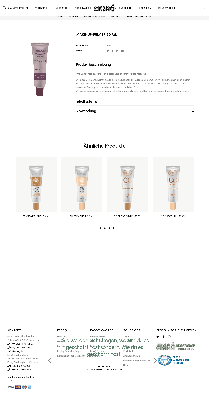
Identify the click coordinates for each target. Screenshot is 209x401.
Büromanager (130, 346)
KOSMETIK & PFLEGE (94, 16)
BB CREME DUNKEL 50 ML (36, 216)
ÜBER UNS (61, 8)
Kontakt (61, 341)
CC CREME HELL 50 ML (173, 216)
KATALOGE (125, 8)
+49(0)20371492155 (20, 369)
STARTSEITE (21, 8)
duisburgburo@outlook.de (20, 377)
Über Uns (62, 336)
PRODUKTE (41, 8)
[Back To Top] (200, 382)
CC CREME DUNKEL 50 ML (127, 216)
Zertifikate (128, 351)
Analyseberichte (131, 356)
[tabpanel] (36, 189)
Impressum (62, 346)
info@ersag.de (15, 351)
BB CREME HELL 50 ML (82, 216)
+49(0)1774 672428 (20, 347)
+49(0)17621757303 (20, 366)
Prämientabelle (97, 336)
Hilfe (125, 365)
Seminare (95, 356)
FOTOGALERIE (83, 8)
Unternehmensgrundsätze (136, 360)
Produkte (73, 16)
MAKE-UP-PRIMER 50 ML (139, 16)
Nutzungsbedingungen (101, 341)
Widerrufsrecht (97, 346)
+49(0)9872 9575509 (21, 344)
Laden (60, 16)
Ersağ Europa (97, 351)
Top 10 (126, 336)
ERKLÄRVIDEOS (166, 8)
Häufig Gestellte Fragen (69, 351)
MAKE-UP (116, 16)
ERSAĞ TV (145, 8)
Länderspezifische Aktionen (71, 356)
